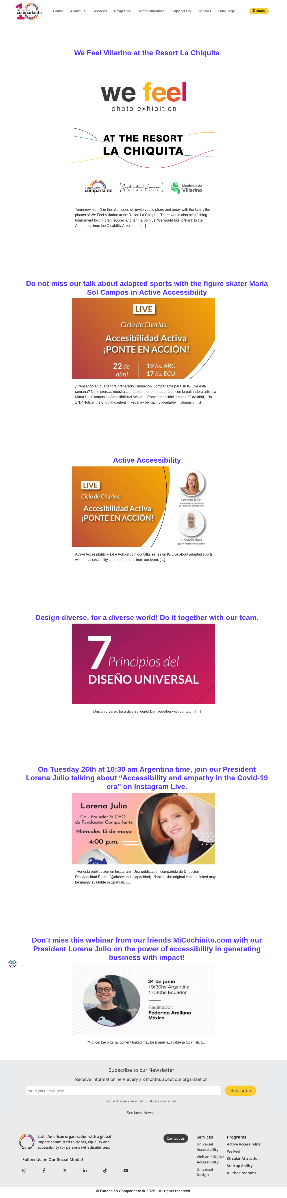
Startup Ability (240, 1165)
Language (226, 11)
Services (99, 11)
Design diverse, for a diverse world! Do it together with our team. (146, 617)
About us (78, 11)
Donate (259, 11)
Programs (122, 11)
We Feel (233, 1151)
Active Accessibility (147, 460)
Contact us (176, 1138)
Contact (204, 11)
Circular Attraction (243, 1158)
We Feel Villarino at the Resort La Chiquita (147, 53)
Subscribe (240, 1090)
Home (58, 11)
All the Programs (241, 1172)
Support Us (181, 11)
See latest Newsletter (144, 1113)
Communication (151, 11)
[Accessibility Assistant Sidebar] (12, 963)
